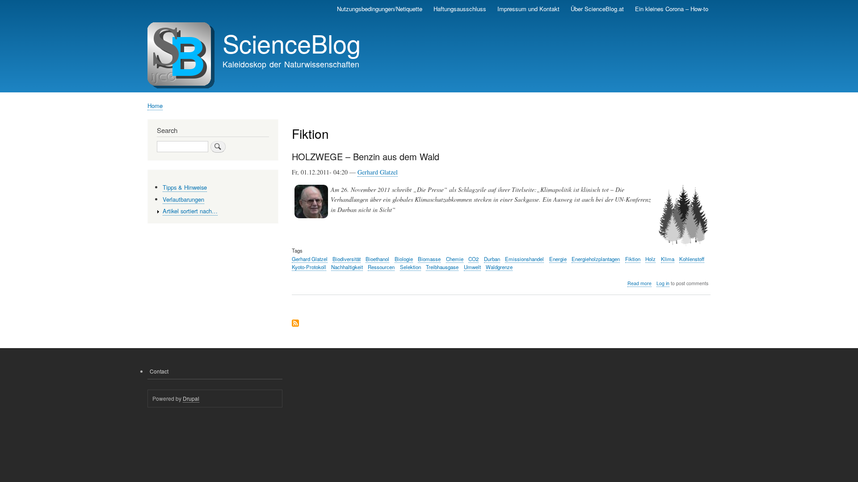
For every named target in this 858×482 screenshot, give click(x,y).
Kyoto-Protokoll (309, 266)
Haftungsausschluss (459, 8)
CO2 (473, 258)
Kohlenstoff (691, 258)
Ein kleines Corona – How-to (671, 8)
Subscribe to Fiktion (295, 324)
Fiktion (632, 258)
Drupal (191, 398)
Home (155, 105)
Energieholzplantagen (596, 258)
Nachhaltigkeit (347, 266)
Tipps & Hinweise (185, 187)
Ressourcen (381, 266)
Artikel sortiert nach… (190, 211)
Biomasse (429, 258)
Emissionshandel (524, 258)
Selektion (410, 266)
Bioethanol (377, 258)
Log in (662, 283)
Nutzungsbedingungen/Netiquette (379, 8)
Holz (650, 258)
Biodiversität (346, 258)
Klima (667, 258)
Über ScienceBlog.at (597, 8)
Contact (159, 371)
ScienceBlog (292, 43)
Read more (639, 283)
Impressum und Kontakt (528, 8)
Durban (492, 258)
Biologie (404, 258)
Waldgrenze (499, 266)
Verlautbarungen (183, 199)
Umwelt (472, 266)
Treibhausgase (442, 266)
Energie (558, 258)
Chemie (454, 258)
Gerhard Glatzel (378, 172)
